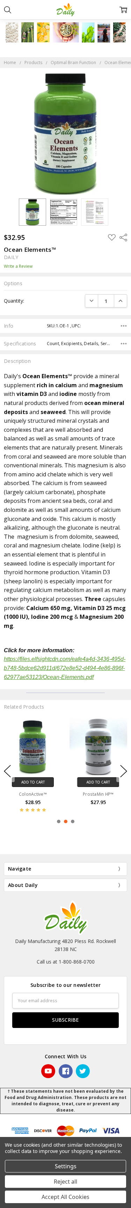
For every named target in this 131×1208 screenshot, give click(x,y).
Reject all (65, 1181)
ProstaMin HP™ (98, 794)
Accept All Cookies (65, 1197)
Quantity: (14, 300)
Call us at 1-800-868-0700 (66, 961)
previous (7, 771)
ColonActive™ (33, 794)
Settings (66, 1166)
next (123, 771)
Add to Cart (32, 782)
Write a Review (18, 266)
